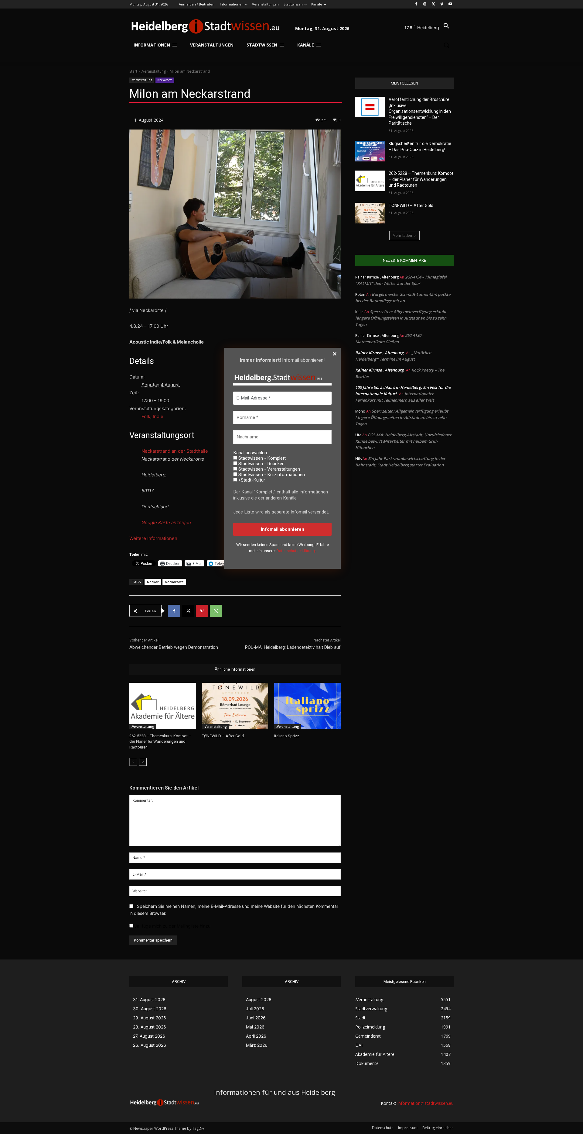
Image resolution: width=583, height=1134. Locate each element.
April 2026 (256, 1036)
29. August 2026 (149, 1017)
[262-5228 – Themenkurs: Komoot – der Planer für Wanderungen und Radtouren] (162, 706)
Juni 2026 (256, 1017)
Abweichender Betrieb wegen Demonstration (173, 647)
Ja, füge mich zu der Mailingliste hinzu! (172, 925)
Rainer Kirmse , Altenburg (379, 352)
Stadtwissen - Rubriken (261, 463)
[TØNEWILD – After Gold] (235, 706)
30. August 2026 (149, 1008)
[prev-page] (133, 762)
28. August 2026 (149, 1026)
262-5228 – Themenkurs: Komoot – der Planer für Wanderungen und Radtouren (160, 741)
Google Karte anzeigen (166, 522)
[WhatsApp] (216, 611)
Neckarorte (164, 80)
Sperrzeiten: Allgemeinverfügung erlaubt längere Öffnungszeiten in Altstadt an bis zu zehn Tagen (400, 318)
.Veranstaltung (153, 71)
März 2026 (257, 1045)
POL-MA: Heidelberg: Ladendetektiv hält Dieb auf (293, 647)
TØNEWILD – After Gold (223, 736)
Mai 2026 (255, 1026)
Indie (158, 416)
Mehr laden (402, 235)
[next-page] (143, 762)
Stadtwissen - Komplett (261, 458)
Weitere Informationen (153, 538)
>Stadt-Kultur (251, 480)
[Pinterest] (202, 611)
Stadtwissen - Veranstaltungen (268, 469)
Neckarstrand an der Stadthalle (174, 451)
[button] (446, 26)
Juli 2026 (255, 1008)
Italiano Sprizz (286, 736)
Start (133, 71)
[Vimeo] (441, 4)
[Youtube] (450, 4)
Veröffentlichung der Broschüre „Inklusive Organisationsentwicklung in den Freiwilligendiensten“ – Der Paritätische (420, 111)
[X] (433, 4)
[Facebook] (416, 4)
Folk (145, 416)
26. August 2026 (149, 1045)
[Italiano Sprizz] (307, 706)
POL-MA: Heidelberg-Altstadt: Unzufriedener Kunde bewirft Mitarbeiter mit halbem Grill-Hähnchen (403, 441)
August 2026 (258, 999)
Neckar (153, 581)
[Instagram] (424, 4)
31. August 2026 (149, 999)
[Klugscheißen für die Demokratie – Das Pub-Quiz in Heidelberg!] (370, 151)
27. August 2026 (149, 1036)
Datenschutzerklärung (296, 551)
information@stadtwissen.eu (425, 1103)
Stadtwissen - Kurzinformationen (271, 474)
